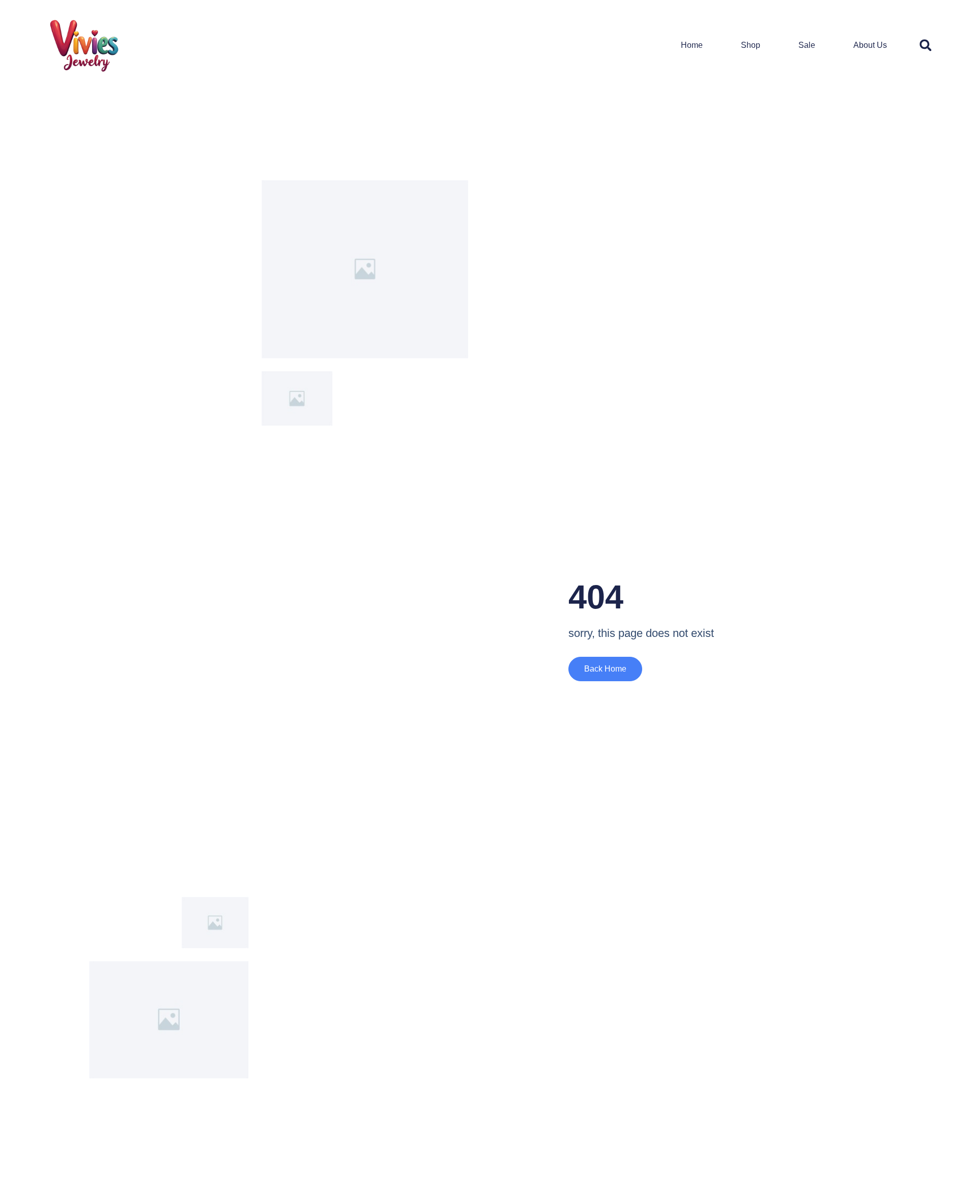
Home (692, 45)
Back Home (605, 668)
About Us (870, 45)
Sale (806, 45)
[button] (925, 45)
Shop (750, 45)
